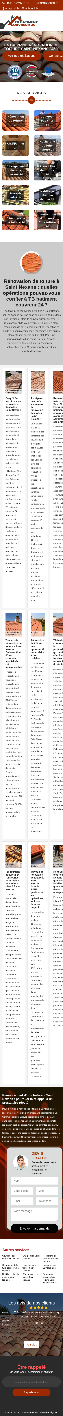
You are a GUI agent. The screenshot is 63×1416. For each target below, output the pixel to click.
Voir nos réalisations (21, 55)
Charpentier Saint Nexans (30, 1257)
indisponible (18, 3)
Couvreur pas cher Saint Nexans (11, 1257)
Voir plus (31, 1344)
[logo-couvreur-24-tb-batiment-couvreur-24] (20, 20)
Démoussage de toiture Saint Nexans (30, 1277)
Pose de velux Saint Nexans (49, 1266)
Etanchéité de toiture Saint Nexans (29, 1268)
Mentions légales (48, 1412)
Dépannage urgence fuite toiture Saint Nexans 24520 (50, 1278)
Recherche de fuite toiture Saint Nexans (51, 1259)
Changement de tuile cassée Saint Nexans (10, 1268)
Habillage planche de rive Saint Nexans (11, 1277)
